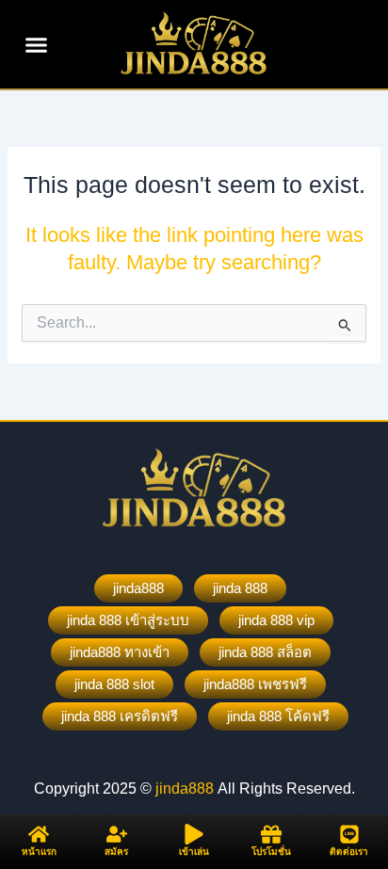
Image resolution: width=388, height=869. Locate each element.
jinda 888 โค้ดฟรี (278, 716)
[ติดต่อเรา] (349, 834)
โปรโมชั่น (271, 851)
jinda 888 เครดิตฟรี (119, 716)
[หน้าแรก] (38, 834)
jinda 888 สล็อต (265, 652)
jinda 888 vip (276, 620)
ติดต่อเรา (349, 851)
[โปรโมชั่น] (271, 834)
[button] (37, 44)
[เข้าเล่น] (194, 834)
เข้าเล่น (194, 851)
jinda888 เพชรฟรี (255, 684)
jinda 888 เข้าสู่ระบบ (128, 620)
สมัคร (116, 851)
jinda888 (138, 588)
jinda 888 (240, 588)
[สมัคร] (116, 834)
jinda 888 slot (114, 684)
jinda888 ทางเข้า (120, 652)
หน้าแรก (39, 851)
